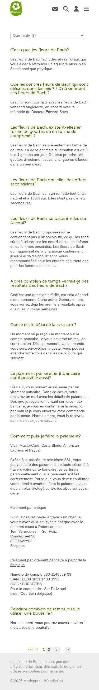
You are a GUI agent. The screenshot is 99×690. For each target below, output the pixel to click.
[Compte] (76, 9)
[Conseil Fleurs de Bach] (16, 8)
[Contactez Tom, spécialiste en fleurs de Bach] (55, 9)
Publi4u (70, 681)
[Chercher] (66, 9)
